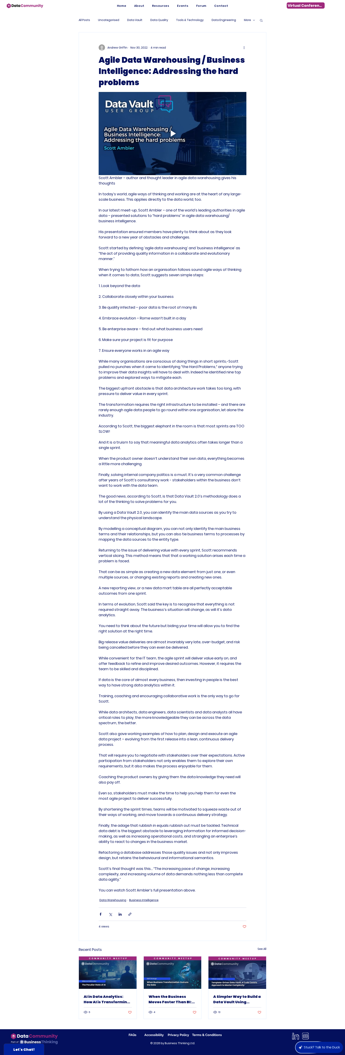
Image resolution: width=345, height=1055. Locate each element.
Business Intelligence (144, 900)
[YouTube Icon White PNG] (305, 1036)
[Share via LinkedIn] (120, 914)
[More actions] (244, 47)
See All (262, 949)
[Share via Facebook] (100, 914)
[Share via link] (130, 914)
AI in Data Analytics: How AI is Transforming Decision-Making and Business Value (107, 999)
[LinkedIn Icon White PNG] (295, 1036)
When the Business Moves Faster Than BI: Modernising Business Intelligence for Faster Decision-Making (171, 999)
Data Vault (134, 20)
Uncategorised (108, 20)
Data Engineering (224, 20)
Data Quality (159, 20)
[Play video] (172, 133)
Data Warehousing (112, 900)
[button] (160, 6)
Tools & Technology (190, 20)
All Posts (84, 20)
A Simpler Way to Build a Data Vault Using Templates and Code (237, 999)
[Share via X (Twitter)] (110, 914)
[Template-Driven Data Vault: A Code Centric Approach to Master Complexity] (237, 972)
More (247, 20)
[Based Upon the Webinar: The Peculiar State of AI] (108, 972)
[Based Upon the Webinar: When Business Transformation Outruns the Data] (172, 972)
